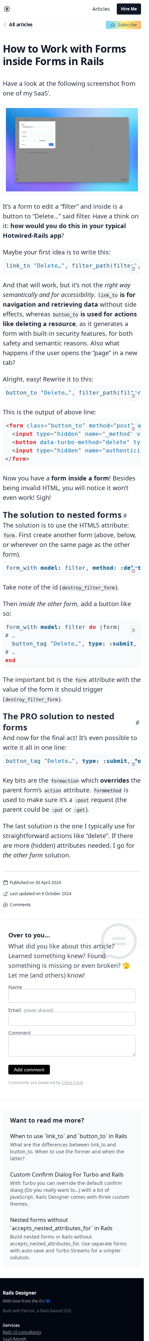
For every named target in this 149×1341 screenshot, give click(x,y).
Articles (101, 9)
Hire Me (129, 9)
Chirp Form (72, 1083)
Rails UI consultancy (22, 1332)
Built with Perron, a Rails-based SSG (37, 1311)
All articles (21, 24)
